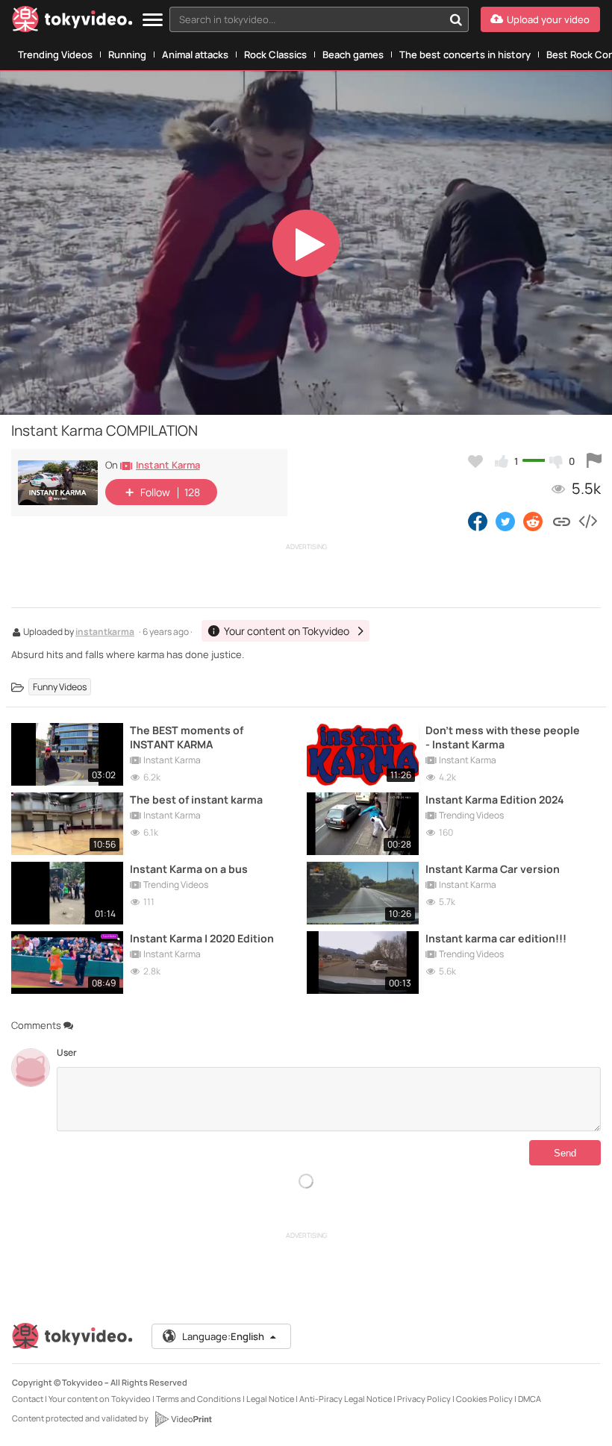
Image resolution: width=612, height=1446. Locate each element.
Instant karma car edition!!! (495, 938)
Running (127, 54)
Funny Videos (60, 686)
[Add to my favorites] (475, 461)
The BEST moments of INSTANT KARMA (186, 737)
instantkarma (104, 632)
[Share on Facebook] (477, 520)
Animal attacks (195, 54)
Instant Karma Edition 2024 (494, 799)
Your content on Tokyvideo (100, 1398)
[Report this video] (594, 461)
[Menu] (152, 20)
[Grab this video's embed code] (587, 520)
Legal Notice (270, 1398)
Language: (223, 1336)
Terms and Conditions (198, 1398)
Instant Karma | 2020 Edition (202, 938)
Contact (27, 1398)
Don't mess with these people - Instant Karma (502, 737)
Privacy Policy (424, 1398)
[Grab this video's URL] (561, 520)
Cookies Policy (484, 1398)
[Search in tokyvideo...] (456, 19)
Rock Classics (275, 54)
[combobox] (319, 19)
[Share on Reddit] (534, 520)
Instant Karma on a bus (189, 869)
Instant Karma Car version (492, 869)
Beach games (353, 54)
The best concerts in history (465, 54)
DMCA (529, 1398)
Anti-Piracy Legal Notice (345, 1398)
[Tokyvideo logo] (72, 22)
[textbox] (306, 19)
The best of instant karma (196, 799)
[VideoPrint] (183, 1419)
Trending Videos (55, 54)
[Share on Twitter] (505, 520)
